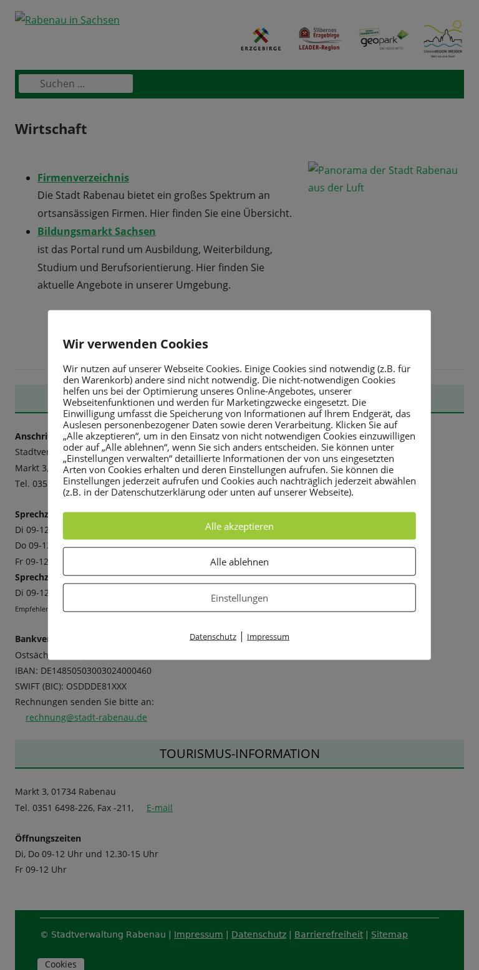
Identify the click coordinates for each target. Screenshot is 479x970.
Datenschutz (213, 636)
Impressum (268, 636)
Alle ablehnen (239, 561)
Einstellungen (239, 598)
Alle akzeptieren (239, 526)
